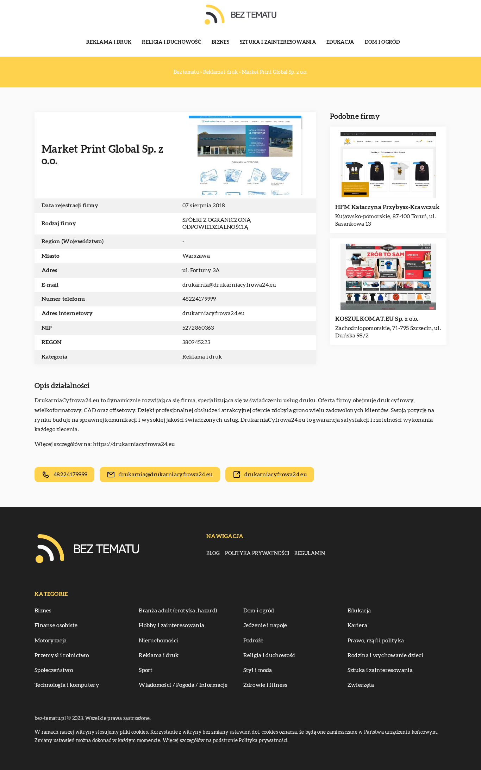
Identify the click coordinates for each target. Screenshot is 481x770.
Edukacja (340, 42)
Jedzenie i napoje (265, 625)
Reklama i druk (108, 42)
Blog (213, 553)
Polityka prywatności (257, 553)
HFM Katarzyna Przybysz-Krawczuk (387, 207)
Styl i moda (257, 670)
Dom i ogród (382, 42)
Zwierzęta (361, 685)
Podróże (253, 640)
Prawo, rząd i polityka (376, 640)
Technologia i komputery (67, 685)
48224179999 (199, 299)
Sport (146, 670)
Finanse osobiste (56, 625)
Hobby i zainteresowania (171, 625)
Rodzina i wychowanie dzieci (385, 655)
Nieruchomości (158, 640)
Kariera (357, 625)
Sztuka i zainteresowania (278, 42)
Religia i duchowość (171, 42)
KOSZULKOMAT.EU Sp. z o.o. (376, 319)
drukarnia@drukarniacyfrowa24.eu (229, 285)
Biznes (220, 42)
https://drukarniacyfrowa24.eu (134, 444)
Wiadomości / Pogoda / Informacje (183, 685)
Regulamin (309, 553)
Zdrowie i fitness (265, 685)
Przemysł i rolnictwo (62, 655)
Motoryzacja (51, 640)
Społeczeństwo (54, 670)
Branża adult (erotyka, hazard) (178, 610)
